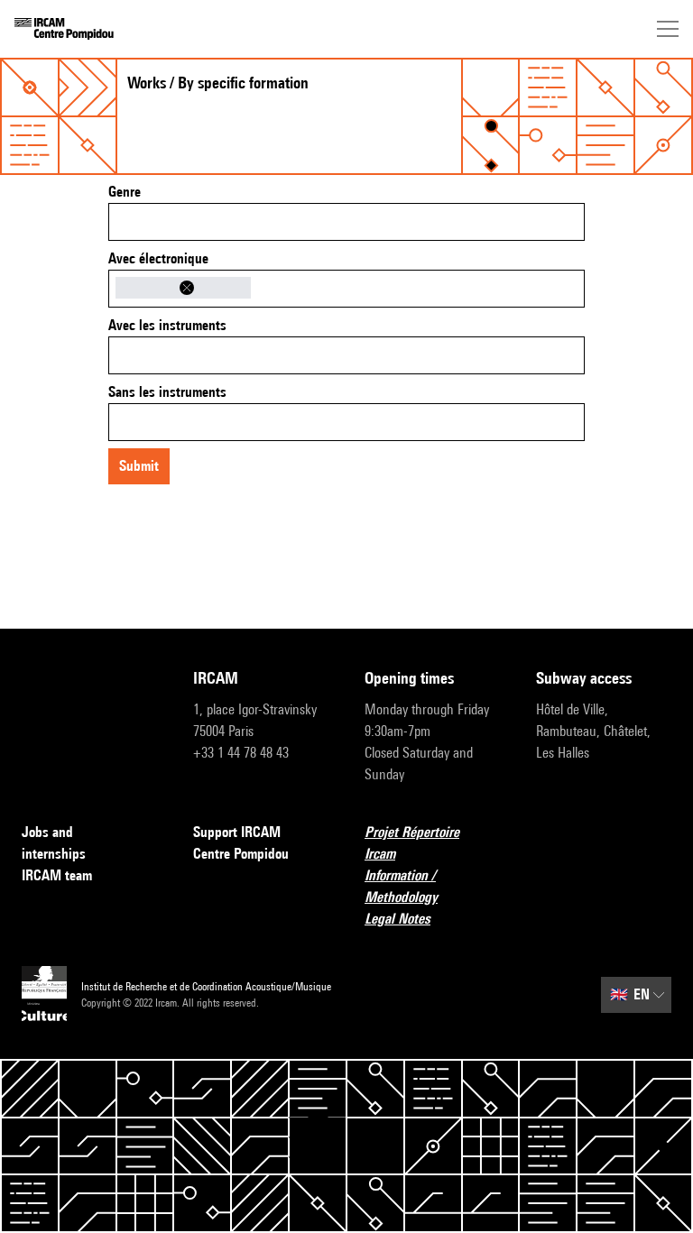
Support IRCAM (237, 832)
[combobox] (346, 222)
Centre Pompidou (241, 853)
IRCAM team (57, 875)
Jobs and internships (54, 843)
